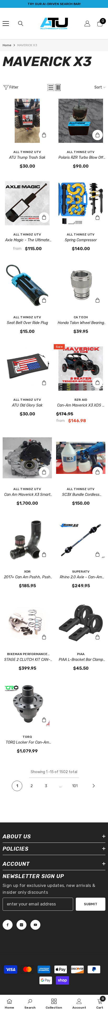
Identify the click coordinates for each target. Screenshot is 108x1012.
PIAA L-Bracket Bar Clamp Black (81, 660)
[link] (30, 1003)
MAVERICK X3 (27, 45)
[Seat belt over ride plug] (27, 286)
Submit (90, 904)
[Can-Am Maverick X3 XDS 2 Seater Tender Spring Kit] (80, 368)
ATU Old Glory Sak (27, 405)
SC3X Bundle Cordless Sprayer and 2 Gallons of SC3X (81, 495)
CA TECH (81, 317)
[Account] (87, 23)
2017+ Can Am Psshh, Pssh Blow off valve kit (27, 577)
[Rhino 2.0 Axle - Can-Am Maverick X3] (80, 540)
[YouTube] (35, 925)
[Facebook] (8, 925)
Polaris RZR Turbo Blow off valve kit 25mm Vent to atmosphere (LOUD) (80, 158)
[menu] (6, 23)
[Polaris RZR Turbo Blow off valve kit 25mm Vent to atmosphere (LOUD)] (80, 121)
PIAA (81, 654)
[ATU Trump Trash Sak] (27, 121)
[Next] (93, 786)
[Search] (21, 23)
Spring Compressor (81, 240)
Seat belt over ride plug (27, 323)
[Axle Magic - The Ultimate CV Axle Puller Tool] (27, 203)
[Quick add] (44, 217)
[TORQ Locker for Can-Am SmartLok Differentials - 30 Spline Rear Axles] (27, 705)
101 (75, 786)
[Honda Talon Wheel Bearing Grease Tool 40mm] (80, 286)
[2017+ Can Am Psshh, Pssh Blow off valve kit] (27, 540)
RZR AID (80, 400)
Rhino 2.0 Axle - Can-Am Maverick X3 (81, 577)
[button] (50, 87)
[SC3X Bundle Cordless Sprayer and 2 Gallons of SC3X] (80, 458)
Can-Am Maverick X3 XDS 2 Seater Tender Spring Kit (80, 405)
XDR (27, 571)
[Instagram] (21, 925)
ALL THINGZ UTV (27, 152)
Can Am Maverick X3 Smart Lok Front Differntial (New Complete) (27, 495)
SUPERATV (81, 571)
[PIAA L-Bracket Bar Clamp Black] (80, 623)
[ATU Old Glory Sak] (27, 368)
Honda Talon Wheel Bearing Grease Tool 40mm (81, 323)
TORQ (27, 737)
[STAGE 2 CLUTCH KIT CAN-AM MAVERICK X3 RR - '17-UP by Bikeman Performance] (27, 623)
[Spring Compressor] (80, 203)
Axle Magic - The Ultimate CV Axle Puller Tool (27, 240)
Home (7, 45)
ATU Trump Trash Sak (27, 157)
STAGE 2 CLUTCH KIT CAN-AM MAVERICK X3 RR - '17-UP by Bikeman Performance (27, 660)
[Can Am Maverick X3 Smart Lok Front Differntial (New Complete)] (27, 458)
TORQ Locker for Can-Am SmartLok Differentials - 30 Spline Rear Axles (27, 742)
